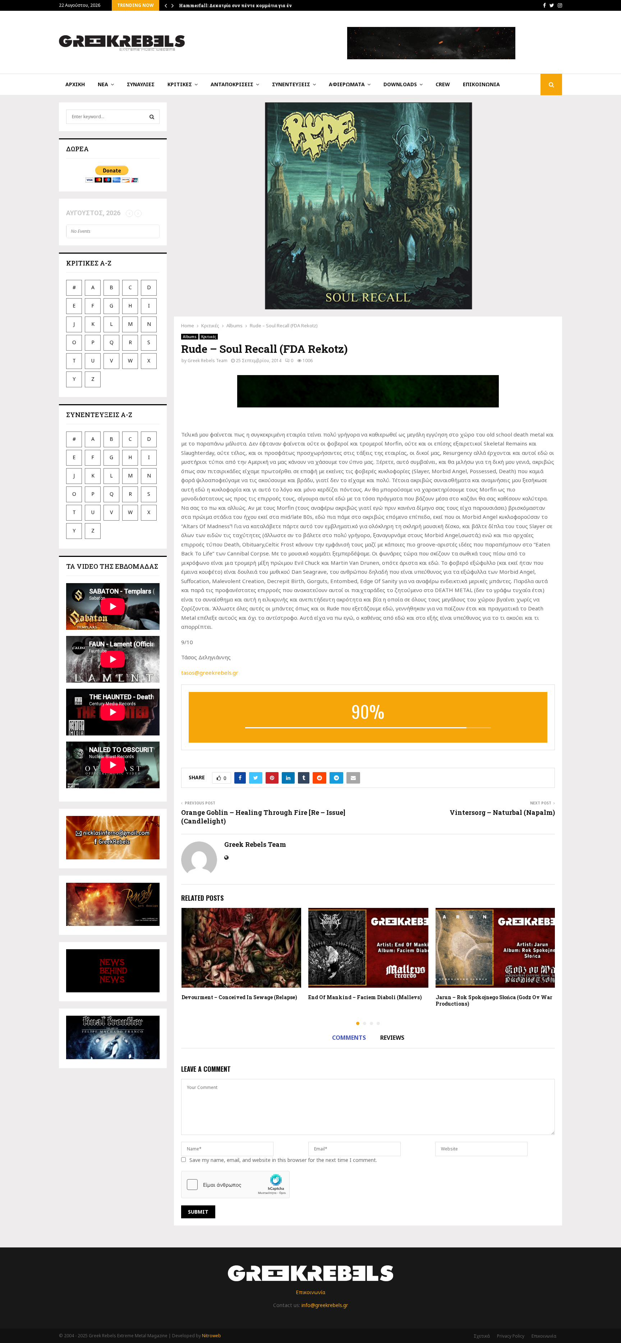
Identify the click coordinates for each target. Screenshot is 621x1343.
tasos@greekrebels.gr (209, 672)
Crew (443, 84)
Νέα (103, 84)
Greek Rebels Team (207, 360)
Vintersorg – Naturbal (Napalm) (502, 812)
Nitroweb (211, 1336)
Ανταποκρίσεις (232, 84)
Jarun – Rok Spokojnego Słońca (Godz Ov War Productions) (494, 1000)
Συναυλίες (141, 84)
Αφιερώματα (347, 84)
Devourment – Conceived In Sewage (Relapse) (239, 997)
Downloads (400, 84)
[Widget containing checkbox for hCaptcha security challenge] (235, 1184)
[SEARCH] (152, 117)
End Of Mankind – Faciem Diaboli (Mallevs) (365, 997)
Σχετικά (482, 1336)
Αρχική (75, 84)
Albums (190, 336)
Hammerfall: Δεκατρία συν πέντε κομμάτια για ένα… (238, 5)
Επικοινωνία (481, 84)
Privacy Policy (510, 1336)
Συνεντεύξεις (291, 84)
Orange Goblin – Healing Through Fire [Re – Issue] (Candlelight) (263, 816)
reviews (392, 1038)
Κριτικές (179, 84)
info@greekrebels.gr (325, 1305)
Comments (349, 1038)
